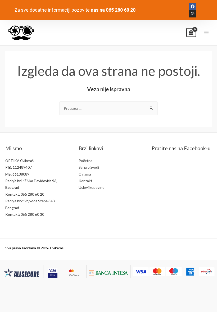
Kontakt (85, 180)
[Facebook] (192, 6)
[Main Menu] (206, 32)
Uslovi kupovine (91, 187)
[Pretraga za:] (108, 108)
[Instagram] (192, 13)
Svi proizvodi (89, 167)
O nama (85, 174)
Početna (85, 160)
